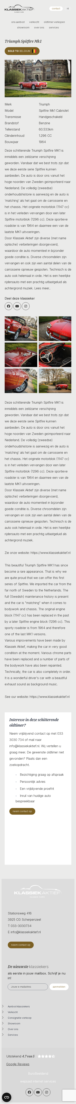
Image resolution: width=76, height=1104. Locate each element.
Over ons (13, 1029)
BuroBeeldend (38, 1073)
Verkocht (13, 1012)
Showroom (14, 1023)
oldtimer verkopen (54, 22)
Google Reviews (17, 1064)
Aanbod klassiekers (19, 1006)
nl (68, 8)
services (54, 27)
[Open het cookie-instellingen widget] (6, 1097)
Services (13, 1034)
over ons (39, 27)
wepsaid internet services (38, 1081)
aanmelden (59, 986)
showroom (23, 27)
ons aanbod (18, 22)
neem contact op (22, 811)
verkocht (34, 22)
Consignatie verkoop (20, 1017)
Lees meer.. (42, 288)
